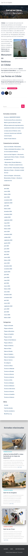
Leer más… (19, 467)
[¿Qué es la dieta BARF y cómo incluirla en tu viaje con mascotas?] (14, 441)
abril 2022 (6, 283)
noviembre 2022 (8, 268)
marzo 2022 (7, 286)
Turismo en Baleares (9, 385)
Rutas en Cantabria (8, 354)
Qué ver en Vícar (9, 529)
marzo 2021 (7, 303)
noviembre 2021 (8, 297)
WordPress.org (8, 413)
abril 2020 (6, 311)
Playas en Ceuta (8, 337)
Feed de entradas (8, 408)
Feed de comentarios (9, 411)
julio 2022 (6, 274)
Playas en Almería (8, 328)
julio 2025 (6, 205)
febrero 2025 (7, 208)
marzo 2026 (7, 191)
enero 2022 (7, 291)
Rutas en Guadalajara (9, 357)
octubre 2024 (7, 217)
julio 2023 (6, 245)
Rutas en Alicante (8, 351)
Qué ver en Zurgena (10, 493)
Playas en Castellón (9, 334)
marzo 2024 (7, 225)
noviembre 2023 (8, 234)
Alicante (6, 549)
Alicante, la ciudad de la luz (16, 164)
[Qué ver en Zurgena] (14, 479)
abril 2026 (6, 188)
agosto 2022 (7, 271)
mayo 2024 (6, 223)
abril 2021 (6, 300)
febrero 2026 (7, 194)
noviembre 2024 (8, 214)
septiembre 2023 (8, 240)
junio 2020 (6, 309)
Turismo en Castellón (9, 394)
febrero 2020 (7, 317)
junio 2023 (6, 248)
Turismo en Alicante (9, 371)
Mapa (11, 549)
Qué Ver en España (19, 549)
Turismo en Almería (12, 88)
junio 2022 (6, 277)
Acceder (6, 405)
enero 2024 (7, 231)
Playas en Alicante (8, 325)
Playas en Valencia (8, 345)
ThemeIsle (20, 552)
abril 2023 (6, 254)
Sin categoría (7, 362)
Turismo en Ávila (8, 380)
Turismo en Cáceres (9, 391)
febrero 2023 (7, 260)
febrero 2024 (7, 228)
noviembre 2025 (8, 200)
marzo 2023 (7, 257)
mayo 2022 (6, 280)
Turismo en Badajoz (9, 383)
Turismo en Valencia (9, 397)
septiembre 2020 (8, 306)
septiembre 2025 (8, 202)
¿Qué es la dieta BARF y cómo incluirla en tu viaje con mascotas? (13, 456)
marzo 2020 (7, 314)
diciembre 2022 (8, 266)
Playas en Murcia (8, 342)
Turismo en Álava (8, 365)
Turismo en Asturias (9, 377)
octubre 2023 (7, 237)
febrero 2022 (7, 288)
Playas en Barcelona (9, 331)
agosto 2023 (7, 243)
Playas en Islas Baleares (10, 340)
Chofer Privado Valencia (10, 138)
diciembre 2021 (8, 294)
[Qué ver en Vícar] (14, 516)
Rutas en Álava (7, 348)
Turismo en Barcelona (9, 388)
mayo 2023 (6, 251)
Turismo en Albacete (9, 368)
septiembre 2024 (8, 220)
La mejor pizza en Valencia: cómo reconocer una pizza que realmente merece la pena (13, 133)
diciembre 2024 (8, 211)
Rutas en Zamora (8, 360)
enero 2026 (7, 197)
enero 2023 (7, 263)
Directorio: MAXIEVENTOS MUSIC (12, 117)
